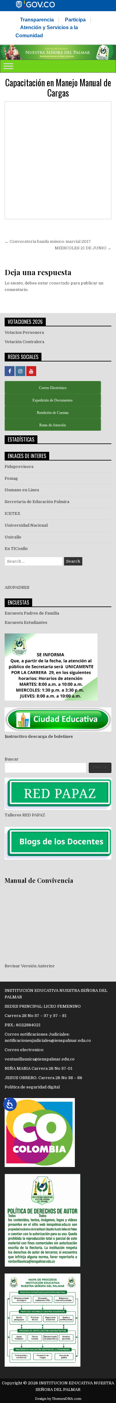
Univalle (13, 537)
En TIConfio (16, 548)
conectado (59, 283)
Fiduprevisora (19, 466)
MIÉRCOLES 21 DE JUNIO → (83, 248)
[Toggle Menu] (8, 66)
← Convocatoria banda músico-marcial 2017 (48, 241)
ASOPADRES (17, 587)
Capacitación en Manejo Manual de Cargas (58, 87)
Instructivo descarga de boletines (39, 736)
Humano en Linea (22, 490)
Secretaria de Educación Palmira (37, 501)
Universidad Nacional (26, 525)
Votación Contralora (24, 341)
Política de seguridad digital (32, 1087)
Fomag (11, 478)
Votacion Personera (24, 332)
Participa (75, 19)
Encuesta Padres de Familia (32, 613)
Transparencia (37, 19)
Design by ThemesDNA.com (58, 1399)
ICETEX (12, 513)
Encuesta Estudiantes (26, 622)
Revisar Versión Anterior (30, 966)
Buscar (12, 759)
